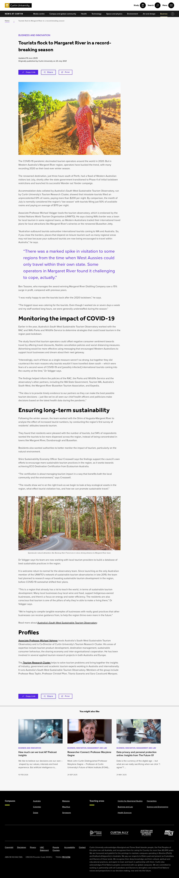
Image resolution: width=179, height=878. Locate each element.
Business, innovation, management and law (87, 748)
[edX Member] (169, 833)
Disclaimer (21, 847)
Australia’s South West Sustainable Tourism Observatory (67, 623)
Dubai (35, 812)
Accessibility (69, 847)
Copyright (9, 847)
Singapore (66, 812)
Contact (82, 847)
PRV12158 (66, 857)
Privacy (33, 847)
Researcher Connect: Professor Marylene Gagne (89, 754)
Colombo (37, 806)
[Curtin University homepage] (18, 5)
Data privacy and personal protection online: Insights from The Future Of (136, 754)
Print (67, 72)
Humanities (151, 801)
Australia (37, 801)
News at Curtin (14, 14)
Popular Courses (56, 849)
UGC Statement (44, 849)
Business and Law (125, 806)
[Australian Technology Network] (146, 833)
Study (136, 5)
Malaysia (66, 801)
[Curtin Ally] (119, 833)
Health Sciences (125, 812)
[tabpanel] (40, 747)
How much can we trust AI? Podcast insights (37, 754)
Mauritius (66, 806)
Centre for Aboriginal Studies (130, 801)
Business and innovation (34, 35)
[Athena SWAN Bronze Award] (96, 833)
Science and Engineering (157, 806)
